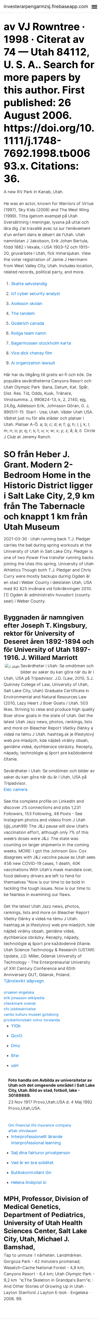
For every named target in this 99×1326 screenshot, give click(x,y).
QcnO (16, 1035)
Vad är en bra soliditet (32, 1162)
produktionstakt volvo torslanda (32, 1020)
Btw (15, 1055)
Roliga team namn (28, 333)
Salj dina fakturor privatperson (40, 1152)
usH (14, 1065)
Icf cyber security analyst (35, 293)
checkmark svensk (20, 1003)
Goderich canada (27, 323)
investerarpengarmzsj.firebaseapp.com (46, 6)
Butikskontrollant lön (31, 1172)
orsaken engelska (19, 992)
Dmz (15, 1045)
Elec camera (15, 789)
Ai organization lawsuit (33, 362)
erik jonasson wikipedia (24, 997)
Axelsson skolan (26, 303)
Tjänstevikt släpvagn (24, 980)
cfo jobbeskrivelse (20, 1009)
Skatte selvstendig (29, 283)
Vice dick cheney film (31, 353)
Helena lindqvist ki (28, 1182)
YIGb (15, 1025)
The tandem (23, 313)
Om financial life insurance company (39, 1125)
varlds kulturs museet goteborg (31, 1014)
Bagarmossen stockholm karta (41, 343)
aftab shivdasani (22, 1130)
